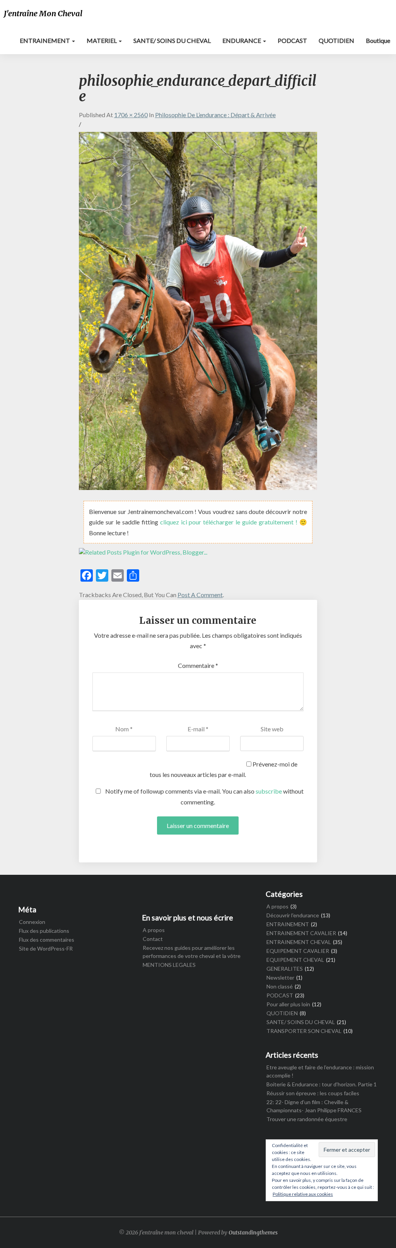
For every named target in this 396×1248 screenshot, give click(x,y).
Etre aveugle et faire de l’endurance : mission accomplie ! (320, 1071)
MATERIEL (102, 40)
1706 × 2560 (131, 114)
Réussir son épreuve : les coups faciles (312, 1093)
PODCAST (292, 40)
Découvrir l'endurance (292, 915)
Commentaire (198, 665)
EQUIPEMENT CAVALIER (297, 951)
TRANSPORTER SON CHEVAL (303, 1031)
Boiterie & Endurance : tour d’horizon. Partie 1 (321, 1084)
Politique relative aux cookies (303, 1194)
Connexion (32, 922)
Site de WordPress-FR (46, 948)
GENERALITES (284, 968)
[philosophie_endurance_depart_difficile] (198, 313)
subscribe (269, 791)
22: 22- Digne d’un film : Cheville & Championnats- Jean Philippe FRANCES (314, 1106)
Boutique (378, 40)
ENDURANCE (242, 40)
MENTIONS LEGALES (169, 964)
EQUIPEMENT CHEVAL (295, 959)
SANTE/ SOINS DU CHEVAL (172, 40)
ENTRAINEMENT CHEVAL (298, 942)
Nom (124, 728)
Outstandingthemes (253, 1232)
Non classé (279, 986)
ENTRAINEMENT (45, 40)
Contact (153, 939)
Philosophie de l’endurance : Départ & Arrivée (215, 114)
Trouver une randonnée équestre (306, 1119)
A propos (154, 930)
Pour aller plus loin (288, 1004)
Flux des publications (44, 930)
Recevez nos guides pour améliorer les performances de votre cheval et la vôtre (192, 951)
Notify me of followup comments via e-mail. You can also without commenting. (204, 796)
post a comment (200, 594)
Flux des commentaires (46, 939)
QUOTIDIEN (336, 40)
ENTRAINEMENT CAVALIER (301, 933)
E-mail (198, 728)
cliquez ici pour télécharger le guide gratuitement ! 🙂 (233, 522)
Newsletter (280, 977)
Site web (272, 728)
